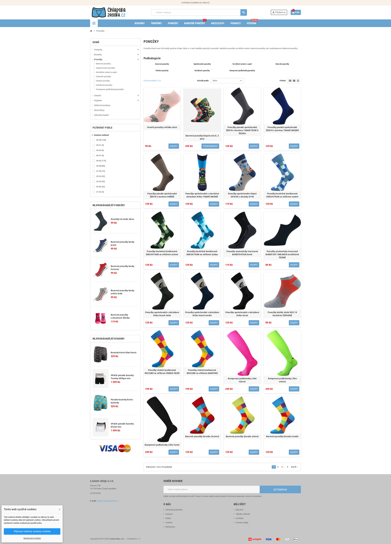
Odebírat (281, 489)
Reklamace (170, 527)
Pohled (283, 80)
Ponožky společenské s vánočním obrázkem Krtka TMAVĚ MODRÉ (202, 195)
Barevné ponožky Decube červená (202, 436)
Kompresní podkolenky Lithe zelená (282, 380)
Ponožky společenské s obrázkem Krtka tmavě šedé (162, 314)
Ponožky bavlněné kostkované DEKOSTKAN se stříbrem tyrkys (202, 253)
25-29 (100, 181)
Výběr (214, 80)
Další (294, 467)
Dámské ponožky (282, 64)
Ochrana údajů (242, 522)
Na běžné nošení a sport (242, 64)
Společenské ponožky (202, 64)
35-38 (100, 166)
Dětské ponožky (162, 70)
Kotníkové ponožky (202, 70)
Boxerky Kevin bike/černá (123, 352)
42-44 (100, 150)
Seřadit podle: (203, 80)
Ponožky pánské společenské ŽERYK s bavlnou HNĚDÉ (162, 195)
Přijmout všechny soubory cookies (32, 531)
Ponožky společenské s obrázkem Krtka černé (242, 314)
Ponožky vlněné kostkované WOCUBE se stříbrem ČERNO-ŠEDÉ (162, 371)
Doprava (169, 514)
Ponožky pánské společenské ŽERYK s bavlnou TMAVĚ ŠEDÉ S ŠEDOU (242, 130)
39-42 (101, 161)
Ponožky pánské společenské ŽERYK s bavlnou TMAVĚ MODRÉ (282, 129)
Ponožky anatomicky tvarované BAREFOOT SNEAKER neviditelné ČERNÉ (282, 254)
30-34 (100, 187)
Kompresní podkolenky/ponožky (242, 70)
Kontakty (239, 518)
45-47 (100, 155)
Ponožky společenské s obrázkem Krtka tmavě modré (202, 314)
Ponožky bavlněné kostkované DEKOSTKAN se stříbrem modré (282, 195)
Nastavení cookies (32, 538)
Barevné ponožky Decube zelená (242, 436)
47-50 (100, 171)
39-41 (100, 145)
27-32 (100, 192)
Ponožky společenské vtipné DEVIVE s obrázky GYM (242, 195)
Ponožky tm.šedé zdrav (122, 219)
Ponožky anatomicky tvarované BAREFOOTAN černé (242, 253)
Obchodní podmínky (174, 510)
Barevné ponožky (162, 64)
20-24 (100, 176)
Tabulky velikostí (243, 514)
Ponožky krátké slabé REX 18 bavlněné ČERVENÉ (282, 314)
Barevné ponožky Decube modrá (282, 436)
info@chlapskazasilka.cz (107, 501)
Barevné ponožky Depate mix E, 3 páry (202, 137)
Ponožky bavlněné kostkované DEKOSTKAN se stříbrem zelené (162, 253)
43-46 (101, 140)
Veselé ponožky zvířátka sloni (162, 127)
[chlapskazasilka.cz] (108, 12)
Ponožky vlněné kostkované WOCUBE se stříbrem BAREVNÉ (202, 371)
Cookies (168, 522)
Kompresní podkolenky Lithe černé (162, 445)
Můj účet (239, 510)
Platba (168, 518)
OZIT (139, 539)
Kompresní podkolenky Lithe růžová (242, 380)
